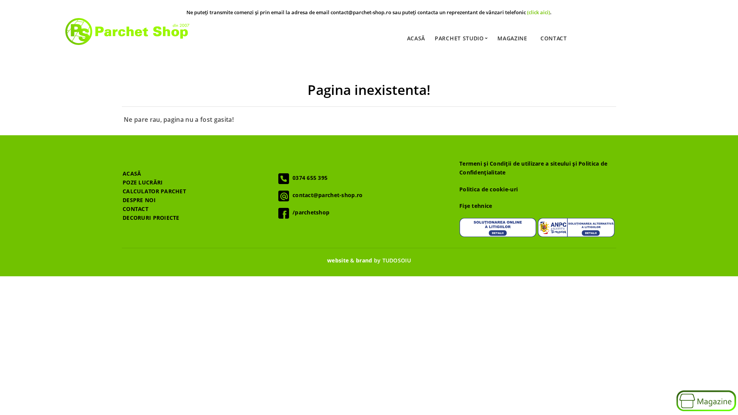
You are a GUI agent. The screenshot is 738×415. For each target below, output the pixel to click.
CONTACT (135, 208)
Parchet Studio (460, 38)
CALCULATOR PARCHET (154, 191)
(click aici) (538, 12)
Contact (553, 38)
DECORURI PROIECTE (151, 217)
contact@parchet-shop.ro (325, 195)
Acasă (416, 38)
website (338, 260)
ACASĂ (132, 173)
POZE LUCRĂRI (143, 182)
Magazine (512, 38)
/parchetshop (309, 212)
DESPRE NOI (139, 200)
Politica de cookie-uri (488, 189)
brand (364, 260)
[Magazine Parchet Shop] (706, 401)
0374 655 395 (308, 177)
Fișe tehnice (475, 205)
